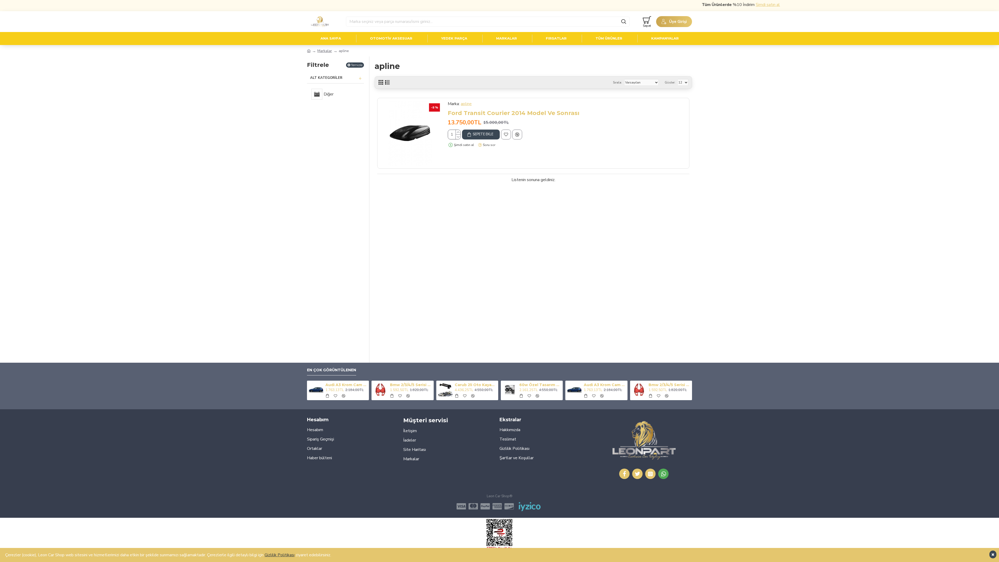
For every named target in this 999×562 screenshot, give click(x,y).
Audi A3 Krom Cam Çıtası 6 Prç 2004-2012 (346, 384)
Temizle (356, 65)
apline (466, 104)
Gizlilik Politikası (279, 555)
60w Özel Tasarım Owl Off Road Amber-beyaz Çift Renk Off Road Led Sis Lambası (540, 384)
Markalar (324, 50)
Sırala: (617, 82)
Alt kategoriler (326, 77)
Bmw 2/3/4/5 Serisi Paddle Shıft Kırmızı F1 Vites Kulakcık (411, 384)
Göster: (670, 82)
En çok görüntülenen (331, 370)
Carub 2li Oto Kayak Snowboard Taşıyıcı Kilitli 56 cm (475, 384)
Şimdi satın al (752, 5)
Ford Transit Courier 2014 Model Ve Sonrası (513, 113)
